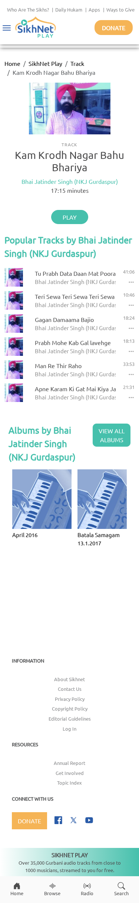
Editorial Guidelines (70, 718)
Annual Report (69, 763)
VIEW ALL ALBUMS (112, 435)
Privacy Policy (70, 699)
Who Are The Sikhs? (28, 9)
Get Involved (70, 773)
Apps (94, 9)
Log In (69, 728)
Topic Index (69, 782)
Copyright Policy (69, 708)
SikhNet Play (45, 63)
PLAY (70, 217)
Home (12, 63)
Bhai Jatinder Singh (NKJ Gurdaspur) (69, 181)
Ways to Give (120, 9)
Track (77, 63)
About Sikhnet (69, 679)
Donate (113, 27)
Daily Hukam (68, 9)
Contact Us (70, 689)
